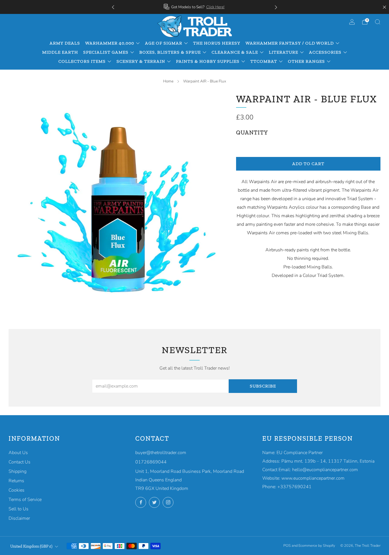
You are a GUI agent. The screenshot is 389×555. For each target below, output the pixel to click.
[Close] (384, 7)
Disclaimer (19, 518)
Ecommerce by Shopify (316, 545)
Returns (16, 481)
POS (287, 545)
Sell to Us (18, 509)
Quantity (252, 132)
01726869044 (151, 462)
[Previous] (113, 7)
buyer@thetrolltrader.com (160, 453)
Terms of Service (25, 499)
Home (168, 81)
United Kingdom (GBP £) (31, 546)
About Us (18, 453)
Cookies (16, 490)
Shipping (17, 471)
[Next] (276, 7)
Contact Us (19, 462)
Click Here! (215, 7)
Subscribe (263, 386)
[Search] (377, 22)
